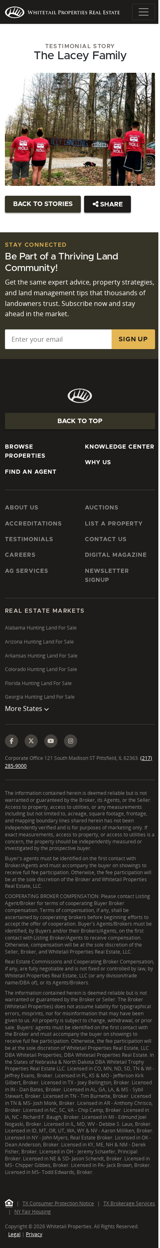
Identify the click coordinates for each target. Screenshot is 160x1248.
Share (110, 204)
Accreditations (33, 524)
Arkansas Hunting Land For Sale (41, 655)
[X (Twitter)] (31, 752)
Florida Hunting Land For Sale (38, 683)
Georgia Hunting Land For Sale (40, 696)
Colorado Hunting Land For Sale (41, 669)
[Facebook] (11, 752)
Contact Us (106, 539)
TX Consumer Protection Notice (58, 1242)
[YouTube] (50, 752)
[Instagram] (70, 752)
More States (24, 720)
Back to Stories (43, 204)
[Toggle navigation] (143, 12)
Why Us (98, 462)
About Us (22, 508)
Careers (20, 555)
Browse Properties (25, 451)
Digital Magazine (116, 555)
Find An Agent (31, 472)
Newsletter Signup (107, 575)
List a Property (114, 524)
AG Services (26, 571)
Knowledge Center (120, 447)
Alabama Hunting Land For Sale (41, 627)
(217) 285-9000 (22, 777)
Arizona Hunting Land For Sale (39, 641)
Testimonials (29, 539)
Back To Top (80, 421)
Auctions (102, 508)
